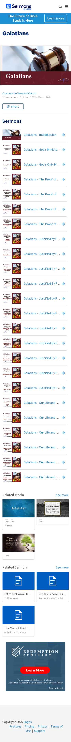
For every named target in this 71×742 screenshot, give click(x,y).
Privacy (42, 726)
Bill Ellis (8, 632)
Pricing (29, 726)
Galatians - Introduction (40, 135)
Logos (27, 722)
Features (15, 726)
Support (39, 731)
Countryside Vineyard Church (19, 93)
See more (62, 495)
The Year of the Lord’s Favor (22, 628)
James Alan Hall (47, 598)
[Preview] (63, 135)
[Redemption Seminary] (35, 666)
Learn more (55, 18)
